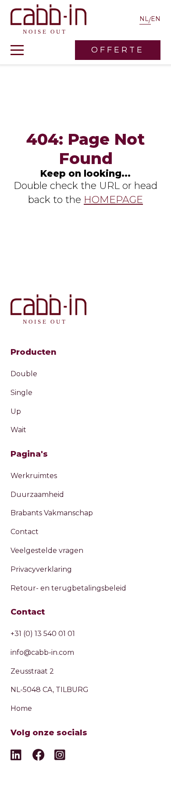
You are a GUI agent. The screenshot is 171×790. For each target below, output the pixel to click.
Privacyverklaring (41, 569)
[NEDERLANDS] (145, 20)
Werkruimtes (34, 476)
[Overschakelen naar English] (155, 20)
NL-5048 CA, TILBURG (50, 689)
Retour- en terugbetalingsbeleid (68, 588)
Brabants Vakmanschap (52, 513)
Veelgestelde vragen (47, 550)
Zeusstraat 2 (32, 671)
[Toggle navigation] (17, 50)
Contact (25, 532)
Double (24, 374)
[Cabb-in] (48, 20)
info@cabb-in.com (42, 652)
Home (21, 708)
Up (16, 411)
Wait (18, 430)
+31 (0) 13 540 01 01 (43, 633)
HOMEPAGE (113, 200)
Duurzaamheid (37, 494)
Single (21, 392)
